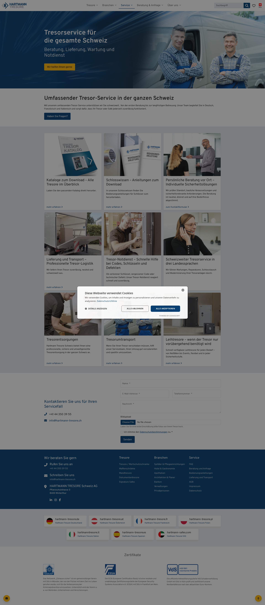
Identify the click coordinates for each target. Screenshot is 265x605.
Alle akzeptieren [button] (165, 308)
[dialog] (132, 302)
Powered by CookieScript (169, 316)
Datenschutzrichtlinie (107, 301)
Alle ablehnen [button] (135, 308)
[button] (96, 308)
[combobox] (182, 290)
